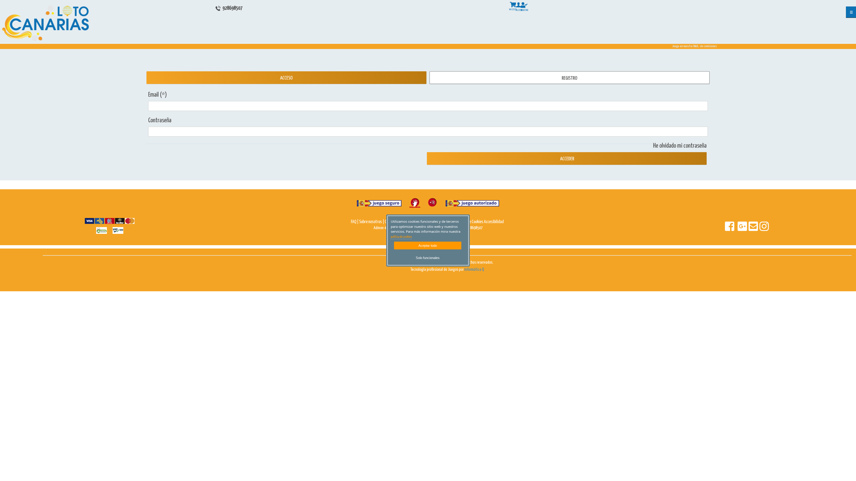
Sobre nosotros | (371, 222)
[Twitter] (735, 229)
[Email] (753, 229)
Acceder (566, 158)
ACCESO (286, 78)
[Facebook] (729, 229)
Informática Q (474, 269)
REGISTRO (569, 78)
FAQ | (355, 222)
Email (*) (157, 95)
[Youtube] (736, 229)
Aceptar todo (427, 245)
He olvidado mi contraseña (680, 146)
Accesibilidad (494, 222)
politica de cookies (401, 236)
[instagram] (764, 229)
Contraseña (159, 120)
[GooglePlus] (742, 229)
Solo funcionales (428, 258)
